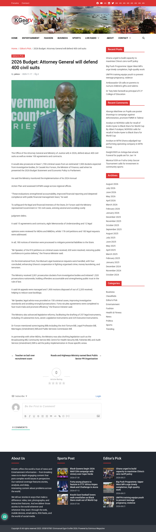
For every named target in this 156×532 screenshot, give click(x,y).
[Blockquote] (51, 416)
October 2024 (112, 274)
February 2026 (113, 209)
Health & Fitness (113, 312)
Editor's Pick (18, 56)
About (110, 38)
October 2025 (112, 225)
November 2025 (113, 221)
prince (17, 74)
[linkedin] (109, 3)
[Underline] (34, 416)
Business (63, 38)
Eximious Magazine (96, 528)
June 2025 (111, 242)
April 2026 (111, 200)
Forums (15, 3)
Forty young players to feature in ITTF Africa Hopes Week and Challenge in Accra (84, 484)
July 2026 (110, 188)
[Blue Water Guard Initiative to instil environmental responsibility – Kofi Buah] (135, 3)
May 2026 (110, 196)
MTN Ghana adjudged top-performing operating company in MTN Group (124, 143)
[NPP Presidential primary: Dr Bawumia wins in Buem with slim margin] (139, 3)
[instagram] (105, 3)
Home (14, 38)
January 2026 (112, 213)
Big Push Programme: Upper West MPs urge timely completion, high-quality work (129, 486)
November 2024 (113, 270)
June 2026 (111, 192)
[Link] (59, 416)
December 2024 (113, 266)
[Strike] (38, 416)
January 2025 (112, 262)
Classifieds (111, 296)
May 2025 (110, 246)
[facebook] (97, 3)
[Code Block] (55, 416)
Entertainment (30, 38)
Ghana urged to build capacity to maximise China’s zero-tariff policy (130, 471)
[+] (67, 416)
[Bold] (25, 416)
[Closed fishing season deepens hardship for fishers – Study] (120, 3)
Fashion (48, 38)
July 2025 (110, 237)
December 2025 (113, 217)
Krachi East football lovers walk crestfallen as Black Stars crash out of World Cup (83, 497)
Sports (76, 38)
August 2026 (112, 184)
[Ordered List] (42, 416)
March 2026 (111, 204)
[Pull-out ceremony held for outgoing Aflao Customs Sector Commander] (128, 3)
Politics (109, 321)
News (108, 316)
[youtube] (101, 3)
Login (98, 396)
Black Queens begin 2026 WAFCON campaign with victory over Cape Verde (82, 471)
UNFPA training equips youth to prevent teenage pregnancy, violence (130, 500)
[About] (143, 3)
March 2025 (111, 254)
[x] (113, 3)
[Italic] (30, 416)
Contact (25, 3)
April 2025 (111, 250)
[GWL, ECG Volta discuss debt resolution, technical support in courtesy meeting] (116, 3)
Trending (110, 329)
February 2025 (113, 258)
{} (63, 416)
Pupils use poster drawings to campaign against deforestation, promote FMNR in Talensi (124, 114)
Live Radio (90, 38)
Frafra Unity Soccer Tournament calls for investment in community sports (122, 163)
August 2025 (112, 233)
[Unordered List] (47, 416)
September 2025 (114, 229)
